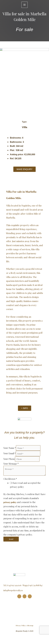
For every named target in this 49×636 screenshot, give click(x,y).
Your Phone (9, 458)
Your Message (11, 463)
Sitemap (30, 625)
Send (11, 539)
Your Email (9, 453)
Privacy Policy (21, 625)
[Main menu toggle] (24, 5)
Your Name (9, 448)
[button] (2, 97)
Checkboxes (10, 478)
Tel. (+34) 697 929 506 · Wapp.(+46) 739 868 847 (23, 585)
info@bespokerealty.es (13, 590)
